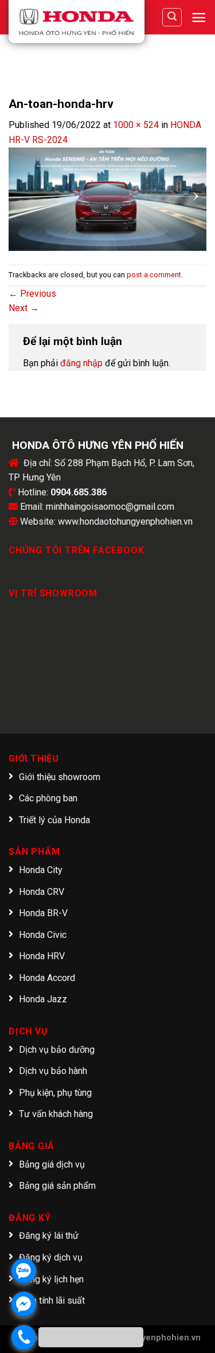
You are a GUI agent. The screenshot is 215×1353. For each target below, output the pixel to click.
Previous (32, 293)
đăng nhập (81, 363)
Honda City (40, 869)
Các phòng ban (48, 798)
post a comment (154, 274)
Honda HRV (42, 956)
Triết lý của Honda (54, 820)
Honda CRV (41, 891)
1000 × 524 (136, 124)
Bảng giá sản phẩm (57, 1185)
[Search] (172, 17)
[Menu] (198, 17)
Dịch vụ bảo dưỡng (57, 1049)
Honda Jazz (43, 999)
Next (24, 308)
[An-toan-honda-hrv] (107, 198)
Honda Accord (47, 977)
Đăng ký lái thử (49, 1235)
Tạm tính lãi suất (52, 1300)
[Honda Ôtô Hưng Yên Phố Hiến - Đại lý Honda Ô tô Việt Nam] (76, 21)
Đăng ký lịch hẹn (51, 1279)
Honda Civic (43, 934)
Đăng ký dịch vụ (51, 1257)
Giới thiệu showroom (59, 777)
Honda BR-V (43, 913)
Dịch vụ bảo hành (53, 1070)
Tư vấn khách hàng (56, 1113)
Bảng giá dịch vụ (52, 1164)
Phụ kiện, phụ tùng (55, 1092)
